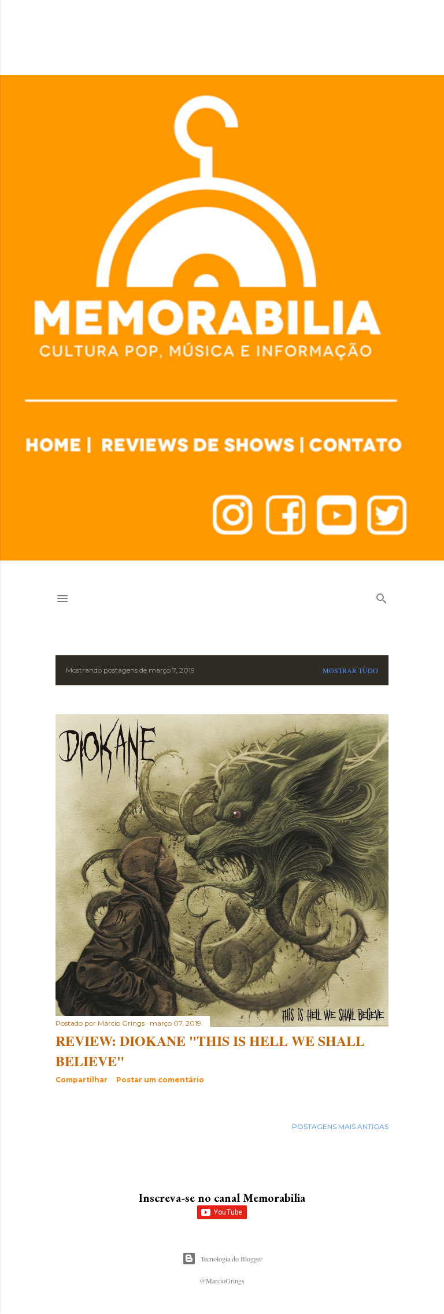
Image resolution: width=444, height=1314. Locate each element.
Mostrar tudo (350, 670)
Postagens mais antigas (340, 1126)
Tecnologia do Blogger (231, 1258)
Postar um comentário (160, 1079)
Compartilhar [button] (82, 1079)
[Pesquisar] (381, 596)
